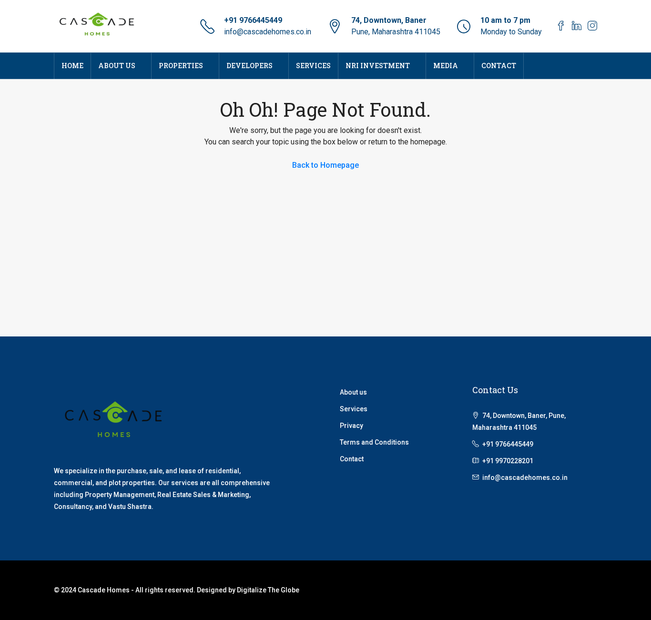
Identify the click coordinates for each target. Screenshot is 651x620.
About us (353, 392)
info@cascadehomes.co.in (267, 31)
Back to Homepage (325, 165)
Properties (181, 65)
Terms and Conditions (374, 442)
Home (72, 65)
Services (313, 65)
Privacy (351, 425)
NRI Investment (378, 65)
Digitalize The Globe (268, 590)
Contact (498, 65)
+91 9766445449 (253, 20)
